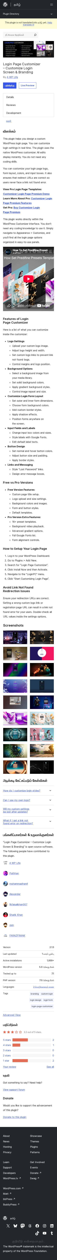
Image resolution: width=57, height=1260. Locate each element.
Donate (35, 1172)
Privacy (7, 1152)
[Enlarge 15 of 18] (23, 748)
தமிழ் (12, 1218)
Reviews (11, 105)
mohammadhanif (18, 883)
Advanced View (12, 1014)
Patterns (35, 1152)
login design (35, 1000)
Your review (9, 1066)
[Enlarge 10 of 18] (49, 699)
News (6, 1141)
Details (10, 97)
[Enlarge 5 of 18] (23, 666)
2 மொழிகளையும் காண (43, 987)
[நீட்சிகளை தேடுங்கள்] (35, 35)
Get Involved (37, 1162)
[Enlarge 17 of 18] (23, 764)
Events (34, 1167)
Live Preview (27, 85)
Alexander (15, 894)
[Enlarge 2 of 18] (49, 634)
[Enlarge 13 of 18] (23, 731)
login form (48, 1000)
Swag (34, 1178)
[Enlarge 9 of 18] (23, 699)
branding (35, 994)
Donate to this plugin (14, 1117)
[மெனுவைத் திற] (52, 4)
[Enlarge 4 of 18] (49, 650)
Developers (9, 1172)
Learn (6, 1162)
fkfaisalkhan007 (18, 904)
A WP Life (12, 77)
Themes (34, 1141)
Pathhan (14, 873)
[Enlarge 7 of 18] (23, 683)
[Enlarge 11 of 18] (23, 715)
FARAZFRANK (17, 935)
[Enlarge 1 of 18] (23, 634)
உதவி (8, 120)
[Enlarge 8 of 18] (49, 683)
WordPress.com (13, 1188)
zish (11, 925)
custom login (47, 994)
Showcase (36, 1135)
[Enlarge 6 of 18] (49, 666)
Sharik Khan (16, 914)
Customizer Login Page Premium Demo (26, 193)
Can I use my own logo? (16, 800)
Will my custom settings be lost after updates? (16, 810)
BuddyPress (11, 1204)
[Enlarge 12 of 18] (49, 715)
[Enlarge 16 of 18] (49, 748)
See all (50, 1066)
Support (7, 1167)
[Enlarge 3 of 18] (23, 650)
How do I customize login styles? (21, 790)
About (6, 1135)
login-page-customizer (42, 1006)
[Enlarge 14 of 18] (49, 731)
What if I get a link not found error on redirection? (18, 822)
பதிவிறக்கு (9, 85)
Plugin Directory (11, 13)
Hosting (7, 1146)
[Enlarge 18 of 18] (49, 764)
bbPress (9, 1199)
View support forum (14, 1089)
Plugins (34, 1146)
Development (13, 112)
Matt (7, 1193)
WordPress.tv (12, 1178)
